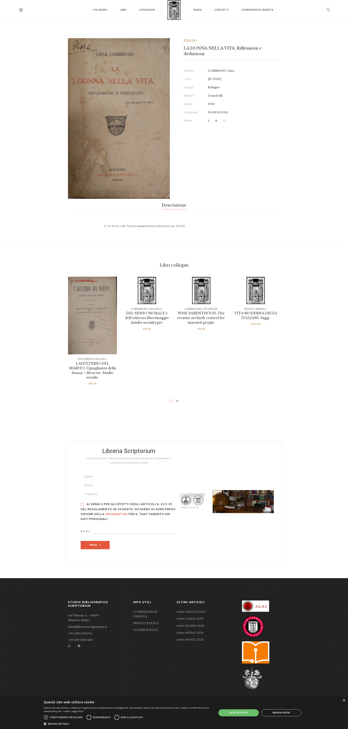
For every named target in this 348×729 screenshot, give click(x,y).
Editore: (189, 95)
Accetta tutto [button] (238, 712)
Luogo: (189, 87)
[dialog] (174, 713)
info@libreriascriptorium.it (87, 626)
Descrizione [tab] (174, 205)
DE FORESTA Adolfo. (92, 359)
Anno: (188, 104)
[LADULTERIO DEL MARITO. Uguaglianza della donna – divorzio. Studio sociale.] (92, 315)
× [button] (344, 700)
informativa (116, 514)
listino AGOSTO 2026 (191, 612)
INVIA (93, 545)
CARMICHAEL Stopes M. (201, 309)
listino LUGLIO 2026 (190, 619)
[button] (164, 44)
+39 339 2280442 (80, 639)
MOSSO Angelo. (255, 309)
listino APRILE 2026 (190, 633)
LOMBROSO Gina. (221, 70)
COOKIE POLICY (145, 630)
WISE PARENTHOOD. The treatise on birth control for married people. (201, 318)
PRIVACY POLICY (146, 623)
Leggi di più (77, 711)
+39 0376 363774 (80, 633)
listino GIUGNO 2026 (190, 626)
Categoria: (191, 112)
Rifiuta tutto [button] (281, 712)
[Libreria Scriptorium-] (174, 10)
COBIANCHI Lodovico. (147, 309)
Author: (189, 70)
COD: (187, 79)
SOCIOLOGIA (218, 112)
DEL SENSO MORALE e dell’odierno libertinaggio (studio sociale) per (147, 318)
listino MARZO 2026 (190, 640)
